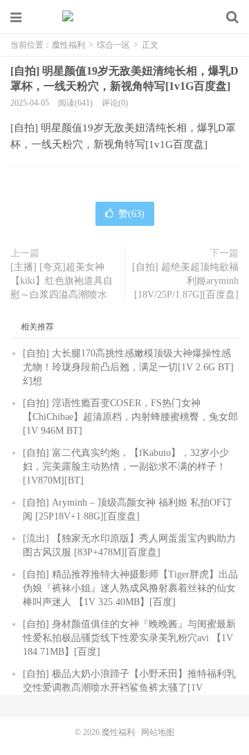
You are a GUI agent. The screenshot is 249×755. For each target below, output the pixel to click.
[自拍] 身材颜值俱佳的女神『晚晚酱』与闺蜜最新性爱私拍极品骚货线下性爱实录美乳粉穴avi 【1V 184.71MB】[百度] (129, 638)
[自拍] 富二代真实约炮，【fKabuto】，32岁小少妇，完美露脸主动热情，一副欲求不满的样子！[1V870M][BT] (126, 467)
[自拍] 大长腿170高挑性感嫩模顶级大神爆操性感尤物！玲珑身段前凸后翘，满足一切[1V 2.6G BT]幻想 (128, 367)
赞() (131, 214)
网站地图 (157, 732)
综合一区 (113, 45)
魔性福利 (124, 17)
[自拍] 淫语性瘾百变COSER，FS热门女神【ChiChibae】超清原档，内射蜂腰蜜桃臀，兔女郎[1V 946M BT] (130, 417)
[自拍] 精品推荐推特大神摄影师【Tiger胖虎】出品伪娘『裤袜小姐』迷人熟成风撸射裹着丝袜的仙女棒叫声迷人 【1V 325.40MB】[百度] (130, 588)
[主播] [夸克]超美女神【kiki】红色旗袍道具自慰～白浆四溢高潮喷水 (61, 281)
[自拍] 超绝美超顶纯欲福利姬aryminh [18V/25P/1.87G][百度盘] (185, 281)
